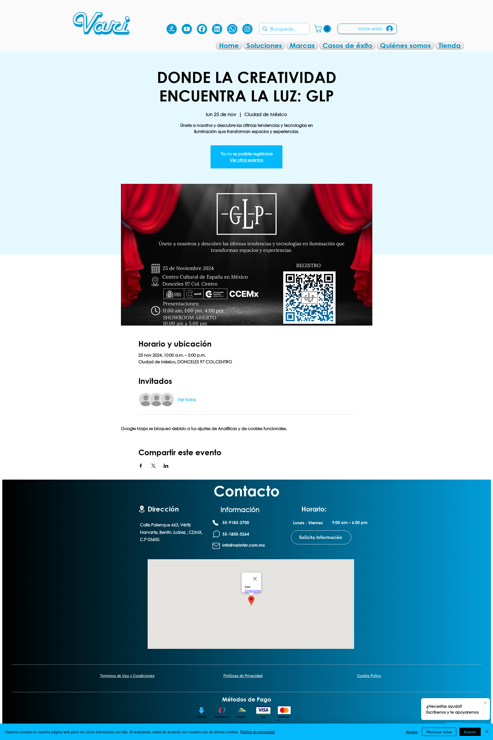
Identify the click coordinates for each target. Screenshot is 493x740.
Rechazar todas (439, 731)
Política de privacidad (257, 731)
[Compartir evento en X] (153, 466)
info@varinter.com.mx (243, 545)
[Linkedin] (217, 29)
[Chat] (216, 534)
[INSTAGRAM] (247, 29)
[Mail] (216, 546)
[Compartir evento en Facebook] (140, 466)
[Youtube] (187, 29)
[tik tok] (171, 29)
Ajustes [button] (412, 731)
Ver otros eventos (246, 160)
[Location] (141, 509)
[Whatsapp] (232, 29)
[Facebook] (202, 29)
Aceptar (470, 731)
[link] (323, 29)
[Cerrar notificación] (485, 703)
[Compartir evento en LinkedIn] (166, 466)
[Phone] (215, 523)
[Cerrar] (487, 732)
